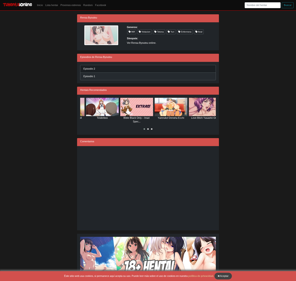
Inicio (40, 5)
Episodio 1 (89, 76)
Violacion (145, 31)
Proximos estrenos (70, 5)
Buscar (288, 5)
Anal (199, 31)
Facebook (100, 5)
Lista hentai (51, 5)
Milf (133, 31)
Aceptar (224, 276)
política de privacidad (200, 276)
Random (88, 5)
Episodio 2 (89, 68)
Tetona (160, 31)
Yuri (172, 31)
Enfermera (185, 31)
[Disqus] (148, 187)
